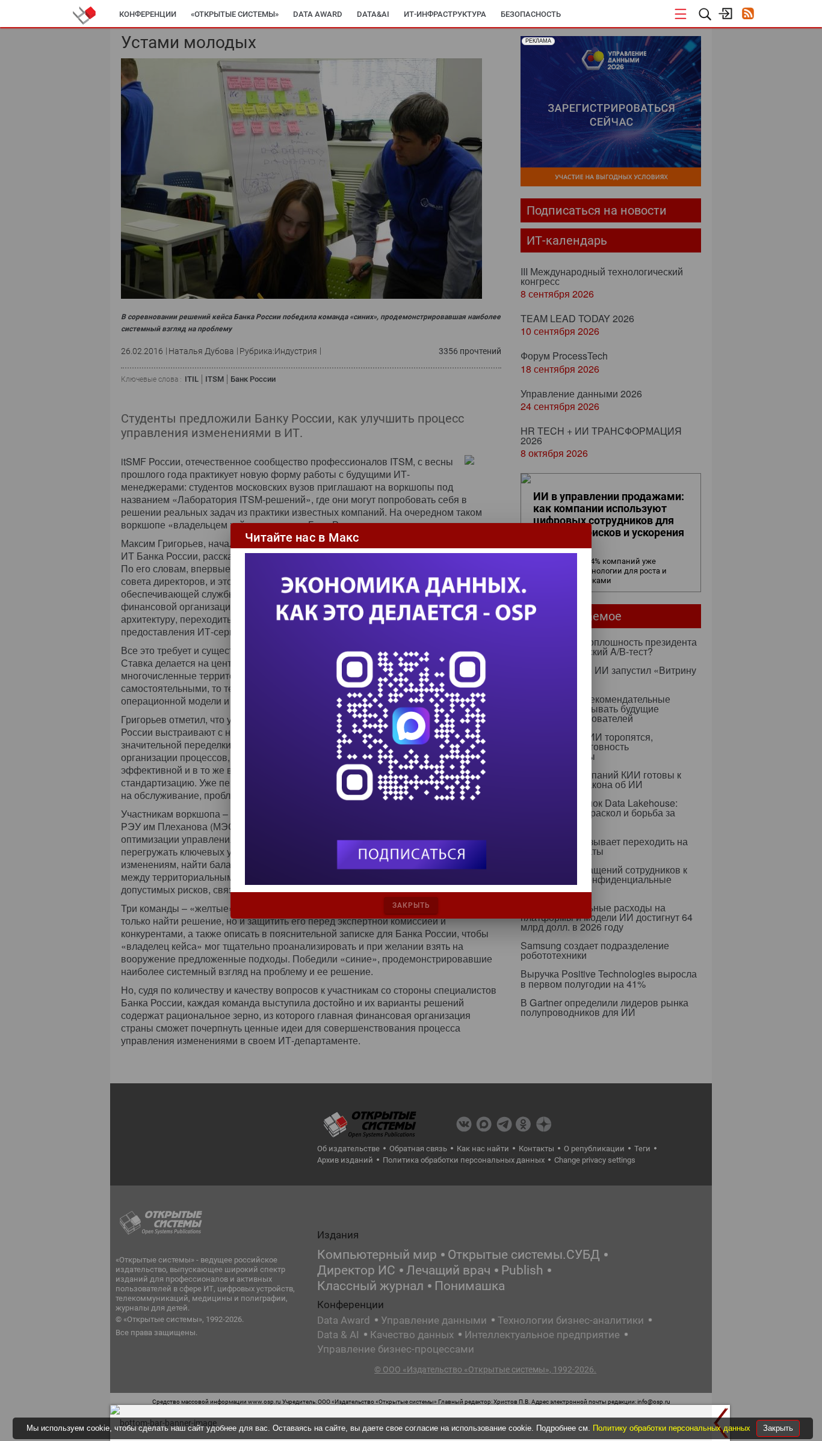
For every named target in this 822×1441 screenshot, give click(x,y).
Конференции (147, 14)
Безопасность (531, 14)
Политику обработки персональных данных (673, 1428)
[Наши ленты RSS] (747, 14)
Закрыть (778, 1428)
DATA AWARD (317, 14)
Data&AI (373, 14)
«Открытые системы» (235, 14)
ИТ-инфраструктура (445, 14)
